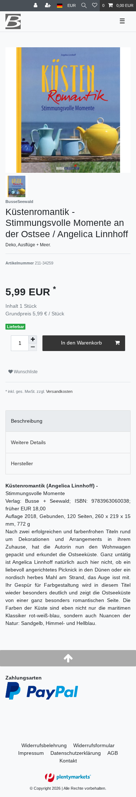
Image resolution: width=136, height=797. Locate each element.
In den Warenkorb (81, 343)
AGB (112, 753)
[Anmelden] (36, 5)
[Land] (59, 5)
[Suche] (84, 5)
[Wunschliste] (95, 5)
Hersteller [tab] (22, 463)
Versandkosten (59, 391)
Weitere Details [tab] (28, 442)
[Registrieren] (48, 5)
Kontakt (68, 761)
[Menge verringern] (32, 347)
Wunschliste (25, 371)
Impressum (31, 753)
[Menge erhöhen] (32, 339)
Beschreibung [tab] (26, 421)
